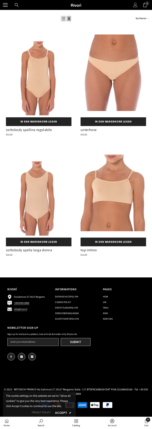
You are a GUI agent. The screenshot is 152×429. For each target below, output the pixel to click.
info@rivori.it (20, 309)
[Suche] (16, 5)
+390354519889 (21, 303)
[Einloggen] (135, 5)
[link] (41, 423)
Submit (75, 342)
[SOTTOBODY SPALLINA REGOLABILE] (38, 72)
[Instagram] (21, 356)
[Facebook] (11, 356)
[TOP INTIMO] (113, 192)
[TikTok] (32, 356)
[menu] (5, 5)
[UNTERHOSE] (113, 72)
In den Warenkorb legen (38, 122)
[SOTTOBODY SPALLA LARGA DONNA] (38, 192)
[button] (63, 18)
